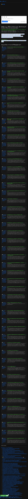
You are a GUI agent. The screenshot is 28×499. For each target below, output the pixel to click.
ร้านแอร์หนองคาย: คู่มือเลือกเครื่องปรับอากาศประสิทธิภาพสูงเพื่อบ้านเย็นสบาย (12, 483)
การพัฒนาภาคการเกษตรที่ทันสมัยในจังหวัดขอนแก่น (9, 491)
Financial (13, 36)
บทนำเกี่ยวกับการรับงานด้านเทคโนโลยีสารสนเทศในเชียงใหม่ (10, 486)
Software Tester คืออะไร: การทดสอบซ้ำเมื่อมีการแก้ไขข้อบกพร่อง (11, 465)
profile (25, 40)
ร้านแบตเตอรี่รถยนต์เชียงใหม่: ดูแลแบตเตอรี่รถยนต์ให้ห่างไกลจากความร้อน (12, 478)
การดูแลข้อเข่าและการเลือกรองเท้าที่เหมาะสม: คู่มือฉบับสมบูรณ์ (10, 471)
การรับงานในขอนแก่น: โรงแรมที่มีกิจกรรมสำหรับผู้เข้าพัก (9, 490)
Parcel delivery (10, 36)
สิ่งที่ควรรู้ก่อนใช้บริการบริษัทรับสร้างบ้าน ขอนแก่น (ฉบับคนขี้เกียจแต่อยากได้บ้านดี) (13, 452)
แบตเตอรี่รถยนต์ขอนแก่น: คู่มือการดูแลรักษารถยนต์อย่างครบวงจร (10, 479)
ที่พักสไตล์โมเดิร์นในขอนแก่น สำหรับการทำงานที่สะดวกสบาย (10, 489)
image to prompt (9, 40)
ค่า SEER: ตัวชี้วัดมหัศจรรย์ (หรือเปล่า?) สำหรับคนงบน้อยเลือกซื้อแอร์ (11, 450)
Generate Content (4, 21)
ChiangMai (11, 37)
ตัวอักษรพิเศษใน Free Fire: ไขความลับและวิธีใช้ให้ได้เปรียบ (10, 464)
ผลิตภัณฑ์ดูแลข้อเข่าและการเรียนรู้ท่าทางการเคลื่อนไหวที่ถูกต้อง (10, 472)
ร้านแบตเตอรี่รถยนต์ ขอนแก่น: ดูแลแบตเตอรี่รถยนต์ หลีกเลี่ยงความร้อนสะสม (12, 477)
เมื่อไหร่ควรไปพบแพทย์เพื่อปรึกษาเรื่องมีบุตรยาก (8, 449)
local (14, 40)
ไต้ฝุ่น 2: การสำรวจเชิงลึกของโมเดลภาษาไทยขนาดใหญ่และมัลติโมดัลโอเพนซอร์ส (13, 481)
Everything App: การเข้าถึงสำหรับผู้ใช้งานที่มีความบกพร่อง (10, 463)
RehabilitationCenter (4, 36)
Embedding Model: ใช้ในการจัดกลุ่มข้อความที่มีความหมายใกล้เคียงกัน (11, 459)
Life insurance (19, 36)
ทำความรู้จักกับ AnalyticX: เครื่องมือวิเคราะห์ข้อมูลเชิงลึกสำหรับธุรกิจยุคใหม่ (12, 482)
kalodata (6, 35)
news (16, 40)
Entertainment (4, 40)
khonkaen (3, 35)
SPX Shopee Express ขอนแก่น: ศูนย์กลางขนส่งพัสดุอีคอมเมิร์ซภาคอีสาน (11, 455)
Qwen (6, 34)
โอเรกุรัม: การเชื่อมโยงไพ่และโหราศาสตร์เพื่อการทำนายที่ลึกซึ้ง (10, 460)
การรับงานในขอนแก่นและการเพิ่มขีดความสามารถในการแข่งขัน (10, 488)
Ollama (8, 34)
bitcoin (17, 35)
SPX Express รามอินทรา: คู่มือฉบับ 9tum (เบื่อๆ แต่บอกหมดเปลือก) (11, 448)
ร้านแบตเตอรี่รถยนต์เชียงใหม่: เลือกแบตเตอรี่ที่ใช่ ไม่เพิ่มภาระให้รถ (11, 476)
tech (16, 36)
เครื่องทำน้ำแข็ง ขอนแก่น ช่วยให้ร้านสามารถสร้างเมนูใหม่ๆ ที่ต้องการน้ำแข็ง (12, 493)
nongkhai (23, 34)
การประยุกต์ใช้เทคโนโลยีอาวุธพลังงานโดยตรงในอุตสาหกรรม (10, 468)
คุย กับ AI (5, 1)
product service (21, 40)
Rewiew (19, 35)
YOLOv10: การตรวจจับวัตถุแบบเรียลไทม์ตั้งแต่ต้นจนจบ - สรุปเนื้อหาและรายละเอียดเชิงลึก (13, 475)
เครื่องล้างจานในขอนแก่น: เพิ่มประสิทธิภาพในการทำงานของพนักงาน (11, 492)
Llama (11, 34)
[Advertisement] (14, 10)
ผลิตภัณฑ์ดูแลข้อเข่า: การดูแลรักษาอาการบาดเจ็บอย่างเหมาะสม (10, 470)
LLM (12, 34)
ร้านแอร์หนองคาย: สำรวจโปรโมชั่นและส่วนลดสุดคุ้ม (9, 484)
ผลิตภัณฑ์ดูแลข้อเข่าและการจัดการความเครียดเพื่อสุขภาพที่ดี (10, 469)
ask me (2, 1)
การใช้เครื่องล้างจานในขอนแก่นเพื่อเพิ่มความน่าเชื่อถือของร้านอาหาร (11, 494)
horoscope (3, 34)
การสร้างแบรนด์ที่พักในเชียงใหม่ (6, 487)
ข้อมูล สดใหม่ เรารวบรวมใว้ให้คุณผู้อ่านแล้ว (7, 447)
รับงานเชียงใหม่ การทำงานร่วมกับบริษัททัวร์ (8, 485)
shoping (20, 34)
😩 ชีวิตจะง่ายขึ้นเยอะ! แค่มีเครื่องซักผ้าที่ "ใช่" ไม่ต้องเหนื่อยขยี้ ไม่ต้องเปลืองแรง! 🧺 (13, 457)
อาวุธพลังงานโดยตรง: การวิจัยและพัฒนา (7, 467)
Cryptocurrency (16, 34)
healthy (9, 35)
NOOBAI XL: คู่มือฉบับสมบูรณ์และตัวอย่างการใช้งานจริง (9, 480)
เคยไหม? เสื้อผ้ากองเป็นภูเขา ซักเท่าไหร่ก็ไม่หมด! (8, 456)
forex (11, 35)
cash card (14, 35)
